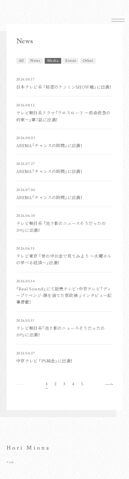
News (35, 60)
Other (88, 60)
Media (53, 60)
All (21, 60)
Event (70, 60)
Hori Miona (28, 448)
